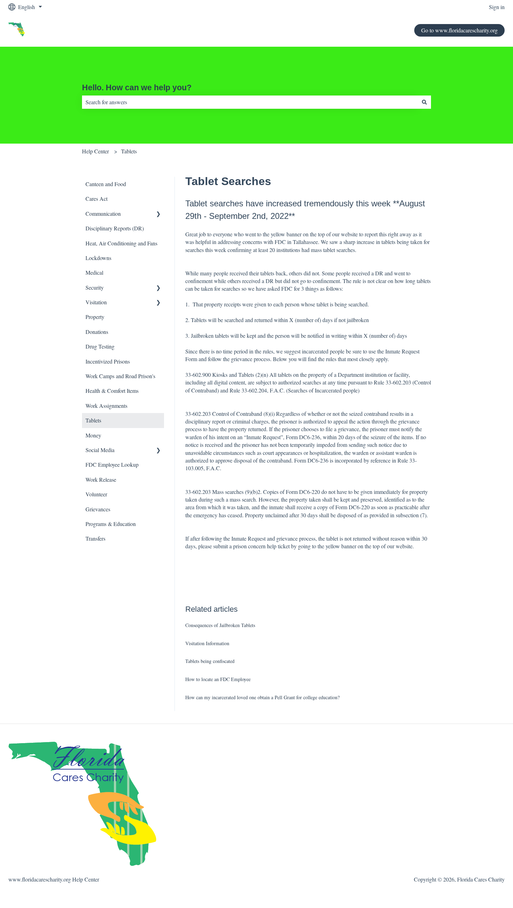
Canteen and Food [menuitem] (106, 184)
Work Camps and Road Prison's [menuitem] (120, 376)
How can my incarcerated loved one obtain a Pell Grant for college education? (262, 697)
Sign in (497, 6)
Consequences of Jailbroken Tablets (220, 625)
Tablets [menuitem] (93, 420)
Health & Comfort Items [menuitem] (112, 390)
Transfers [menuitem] (95, 538)
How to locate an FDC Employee (218, 679)
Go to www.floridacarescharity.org (459, 30)
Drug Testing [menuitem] (100, 346)
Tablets (129, 151)
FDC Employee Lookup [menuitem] (112, 464)
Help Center (95, 151)
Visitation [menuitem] (96, 302)
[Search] (424, 102)
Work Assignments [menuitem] (106, 405)
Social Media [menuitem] (100, 449)
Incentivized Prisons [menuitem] (108, 361)
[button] (158, 214)
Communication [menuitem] (103, 213)
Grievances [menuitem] (98, 509)
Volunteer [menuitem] (96, 494)
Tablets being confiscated (210, 661)
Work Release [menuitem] (101, 479)
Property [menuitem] (95, 316)
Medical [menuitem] (94, 272)
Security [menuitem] (95, 287)
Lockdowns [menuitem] (98, 257)
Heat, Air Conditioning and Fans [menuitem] (121, 243)
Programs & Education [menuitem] (111, 523)
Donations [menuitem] (97, 331)
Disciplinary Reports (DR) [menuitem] (115, 228)
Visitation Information (207, 643)
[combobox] (250, 102)
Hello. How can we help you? (137, 87)
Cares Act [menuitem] (96, 198)
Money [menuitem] (93, 435)
